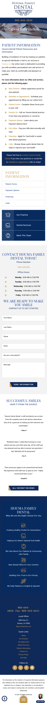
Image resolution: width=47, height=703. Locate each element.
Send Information (23, 384)
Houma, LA (6, 64)
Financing (12, 136)
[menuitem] (23, 635)
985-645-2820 (24, 20)
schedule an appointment (18, 162)
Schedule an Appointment (19, 96)
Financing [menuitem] (9, 197)
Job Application (23, 642)
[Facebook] (14, 667)
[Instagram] (20, 667)
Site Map (23, 658)
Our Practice (23, 639)
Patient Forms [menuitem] (11, 184)
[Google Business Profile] (32, 667)
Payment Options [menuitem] (12, 190)
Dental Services (23, 645)
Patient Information (23, 648)
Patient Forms (14, 104)
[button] (4, 698)
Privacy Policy (23, 654)
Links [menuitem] (7, 203)
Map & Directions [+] (23, 626)
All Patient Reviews (23, 488)
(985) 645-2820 (23, 267)
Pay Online (13, 128)
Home (23, 636)
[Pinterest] (26, 667)
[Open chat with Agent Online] (40, 696)
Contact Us (24, 651)
